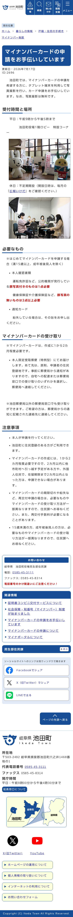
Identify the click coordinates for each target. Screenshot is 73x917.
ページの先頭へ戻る (55, 719)
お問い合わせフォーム (23, 897)
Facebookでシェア (29, 670)
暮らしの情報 (24, 31)
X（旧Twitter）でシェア (32, 683)
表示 (65, 649)
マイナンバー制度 (13, 37)
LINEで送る (24, 695)
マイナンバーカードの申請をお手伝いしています (36, 622)
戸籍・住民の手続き (51, 31)
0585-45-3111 (23, 572)
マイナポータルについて (25, 637)
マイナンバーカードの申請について (33, 630)
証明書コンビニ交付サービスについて (35, 603)
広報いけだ (18, 191)
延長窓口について (14, 789)
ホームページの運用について (27, 864)
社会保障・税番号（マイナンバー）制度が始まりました (36, 611)
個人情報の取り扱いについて (27, 875)
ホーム (6, 31)
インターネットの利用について (29, 886)
